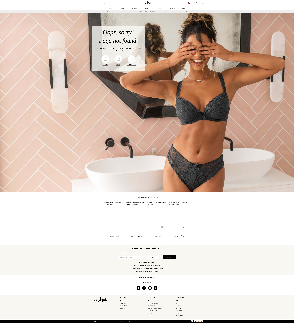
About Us (150, 301)
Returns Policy (123, 306)
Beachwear (171, 8)
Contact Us (131, 65)
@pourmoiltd (147, 282)
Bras (122, 8)
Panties (134, 8)
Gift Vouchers (179, 315)
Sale (177, 301)
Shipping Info (123, 303)
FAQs (121, 301)
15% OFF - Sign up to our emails (147, 12)
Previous (107, 12)
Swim (159, 8)
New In (110, 8)
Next (186, 12)
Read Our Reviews (152, 310)
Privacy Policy (118, 321)
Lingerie (147, 8)
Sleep (183, 8)
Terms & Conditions (109, 321)
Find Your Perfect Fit (153, 303)
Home (118, 65)
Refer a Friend (151, 313)
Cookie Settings (127, 321)
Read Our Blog (151, 306)
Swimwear (178, 308)
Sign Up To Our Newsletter (155, 308)
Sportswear (179, 310)
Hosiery (178, 313)
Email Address (123, 253)
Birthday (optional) (152, 253)
